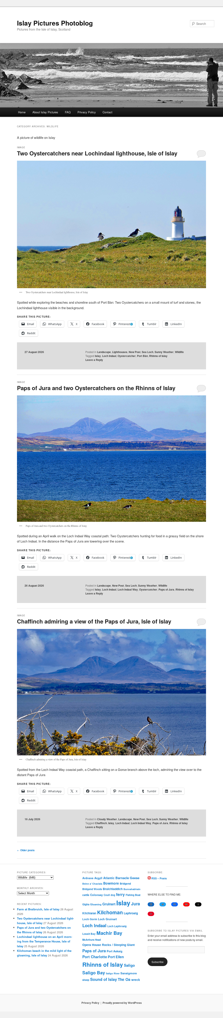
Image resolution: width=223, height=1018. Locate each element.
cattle (85, 895)
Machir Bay (109, 932)
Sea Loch (147, 352)
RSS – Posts (159, 878)
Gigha (85, 904)
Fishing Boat (133, 895)
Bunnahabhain (131, 889)
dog (113, 895)
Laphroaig (131, 913)
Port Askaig (114, 951)
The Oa (124, 979)
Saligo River (113, 973)
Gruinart (108, 904)
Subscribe (158, 962)
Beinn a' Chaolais (92, 883)
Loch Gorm (89, 919)
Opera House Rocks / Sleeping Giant (108, 945)
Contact (107, 112)
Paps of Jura (166, 589)
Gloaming (95, 904)
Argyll (98, 878)
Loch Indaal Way (128, 589)
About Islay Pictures (45, 112)
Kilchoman (110, 912)
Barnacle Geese (127, 877)
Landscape (104, 352)
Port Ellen (116, 956)
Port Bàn (142, 356)
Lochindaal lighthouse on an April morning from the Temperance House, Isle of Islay (44, 941)
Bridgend (125, 883)
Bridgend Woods (92, 889)
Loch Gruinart (107, 919)
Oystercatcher (127, 356)
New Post (134, 352)
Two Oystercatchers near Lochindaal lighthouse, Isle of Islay (97, 153)
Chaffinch (101, 823)
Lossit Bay (89, 934)
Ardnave (87, 878)
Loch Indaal (109, 356)
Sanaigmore (128, 973)
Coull (107, 895)
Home (21, 112)
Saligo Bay (93, 972)
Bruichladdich (113, 889)
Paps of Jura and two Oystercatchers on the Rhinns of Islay (96, 388)
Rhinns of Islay (158, 356)
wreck (135, 979)
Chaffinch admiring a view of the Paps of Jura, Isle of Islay (94, 621)
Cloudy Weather (107, 819)
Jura (135, 904)
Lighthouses (119, 352)
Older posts (26, 850)
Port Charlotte (94, 956)
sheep (85, 980)
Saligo (129, 965)
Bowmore (111, 883)
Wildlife (179, 352)
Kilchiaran (89, 913)
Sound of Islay (103, 979)
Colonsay (96, 895)
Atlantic (109, 878)
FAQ (68, 112)
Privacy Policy (87, 112)
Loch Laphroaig (117, 926)
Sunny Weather (164, 352)
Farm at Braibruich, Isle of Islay (38, 909)
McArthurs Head (91, 939)
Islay (98, 356)
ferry (120, 894)
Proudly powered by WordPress (122, 1003)
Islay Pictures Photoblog (55, 23)
